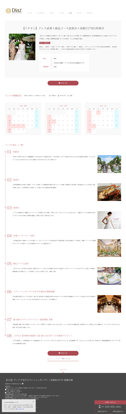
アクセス (90, 13)
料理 (70, 13)
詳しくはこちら (20, 409)
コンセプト (41, 13)
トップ (30, 13)
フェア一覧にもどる (63, 358)
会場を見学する (102, 411)
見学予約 (64, 83)
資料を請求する (118, 411)
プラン (52, 13)
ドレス (79, 13)
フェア (61, 13)
